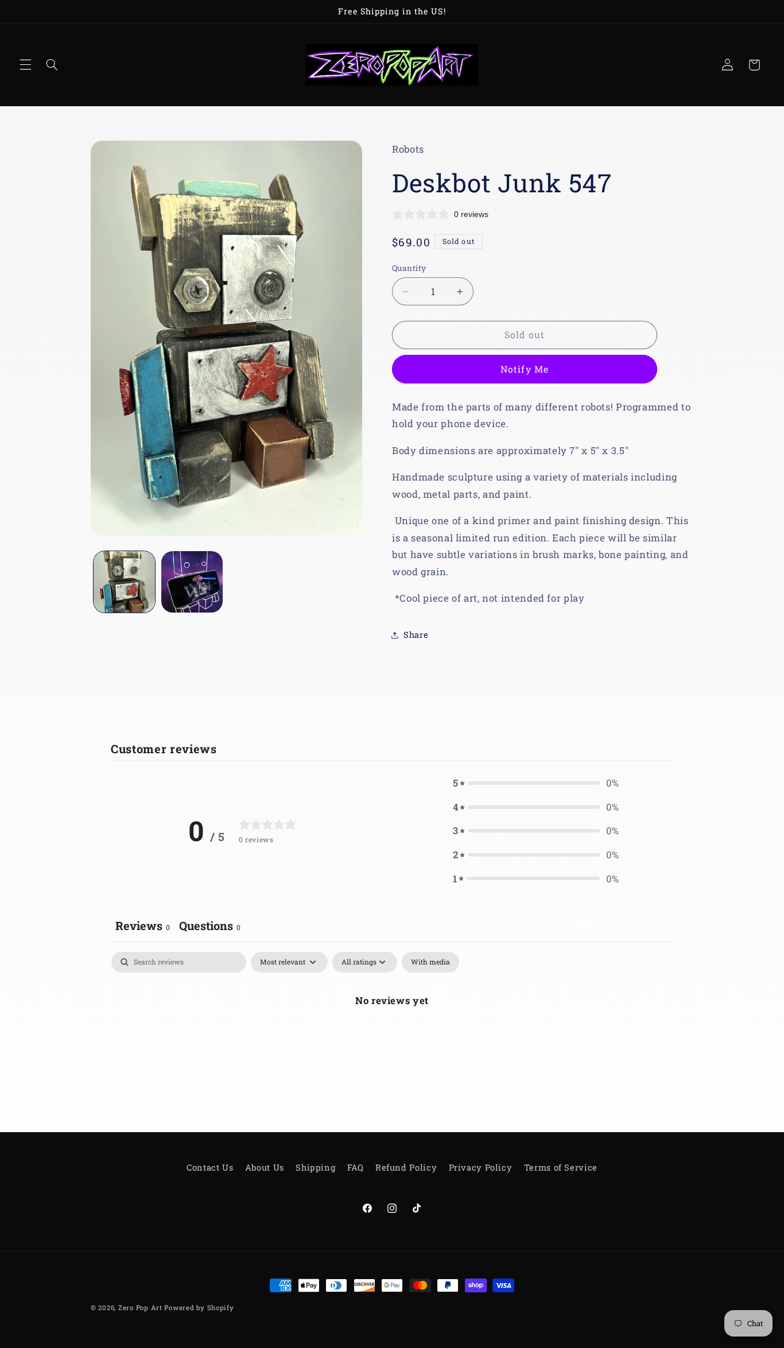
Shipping (315, 1167)
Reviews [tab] (142, 925)
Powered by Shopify (199, 1307)
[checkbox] (430, 962)
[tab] (209, 927)
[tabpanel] (392, 1038)
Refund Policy (406, 1167)
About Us (264, 1167)
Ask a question (582, 920)
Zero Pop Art (140, 1307)
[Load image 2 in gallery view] (192, 582)
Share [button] (415, 634)
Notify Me (524, 369)
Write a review (645, 920)
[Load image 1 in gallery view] (124, 582)
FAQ (355, 1167)
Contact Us (210, 1167)
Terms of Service (560, 1167)
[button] (25, 65)
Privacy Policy (481, 1167)
